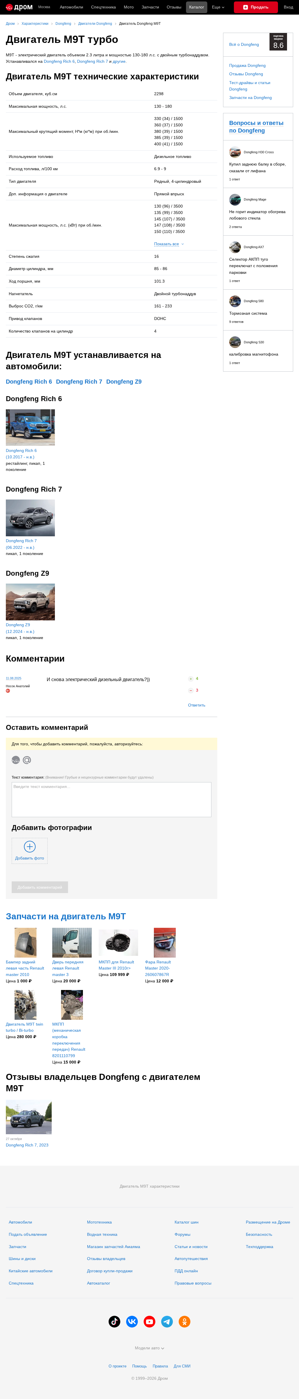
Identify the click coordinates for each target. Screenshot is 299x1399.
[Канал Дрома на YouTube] (149, 1321)
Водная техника (102, 1234)
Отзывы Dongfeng (246, 74)
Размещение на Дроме (268, 1222)
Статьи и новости (191, 1246)
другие (119, 61)
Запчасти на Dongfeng (250, 97)
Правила (160, 1366)
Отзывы (174, 7)
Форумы (182, 1234)
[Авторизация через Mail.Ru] (27, 760)
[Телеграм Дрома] (167, 1321)
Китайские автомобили (31, 1271)
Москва (44, 7)
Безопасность (259, 1234)
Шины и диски (22, 1258)
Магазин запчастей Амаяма (113, 1246)
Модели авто (147, 1348)
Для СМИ (182, 1366)
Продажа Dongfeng (247, 65)
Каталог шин (187, 1222)
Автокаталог (98, 1283)
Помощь (139, 1366)
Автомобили (71, 7)
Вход (288, 7)
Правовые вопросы (193, 1283)
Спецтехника (21, 1283)
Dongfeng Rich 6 (59, 61)
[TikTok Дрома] (114, 1321)
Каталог (196, 7)
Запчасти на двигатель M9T (66, 916)
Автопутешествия (191, 1258)
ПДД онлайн (186, 1271)
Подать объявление (28, 1234)
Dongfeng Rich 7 (92, 61)
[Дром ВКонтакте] (132, 1321)
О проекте (117, 1366)
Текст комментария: (83, 777)
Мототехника (99, 1222)
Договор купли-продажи (110, 1271)
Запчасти (150, 7)
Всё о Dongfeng (244, 44)
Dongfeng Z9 (124, 381)
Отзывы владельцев (106, 1258)
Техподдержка (259, 1246)
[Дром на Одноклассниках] (184, 1321)
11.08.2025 (13, 678)
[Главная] (19, 7)
